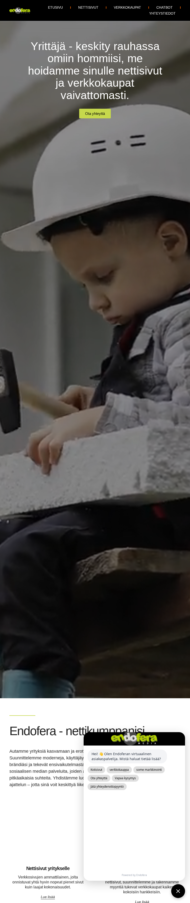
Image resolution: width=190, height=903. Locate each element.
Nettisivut (88, 7)
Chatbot (164, 7)
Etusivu (55, 7)
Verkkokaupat (127, 7)
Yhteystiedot (162, 13)
